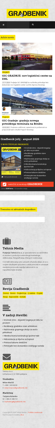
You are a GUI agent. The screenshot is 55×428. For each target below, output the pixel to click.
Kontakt (22, 297)
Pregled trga (21, 293)
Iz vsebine (31, 293)
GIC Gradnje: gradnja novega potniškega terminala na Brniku (22, 122)
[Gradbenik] (27, 12)
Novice (12, 293)
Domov (6, 293)
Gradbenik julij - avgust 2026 (20, 139)
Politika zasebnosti (35, 412)
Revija (5, 297)
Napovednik (13, 297)
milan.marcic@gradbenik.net (15, 388)
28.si (22, 415)
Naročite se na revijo (25, 184)
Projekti (39, 293)
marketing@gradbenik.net (14, 401)
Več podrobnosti (10, 177)
